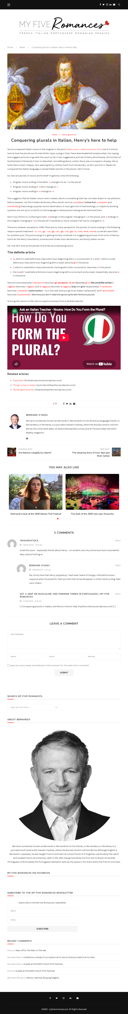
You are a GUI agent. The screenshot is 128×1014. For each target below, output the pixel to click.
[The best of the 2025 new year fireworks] (92, 492)
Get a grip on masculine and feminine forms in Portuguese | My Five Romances (64, 595)
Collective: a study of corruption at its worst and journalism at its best (59, 957)
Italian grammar (69, 134)
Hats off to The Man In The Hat (31, 950)
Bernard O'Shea (37, 415)
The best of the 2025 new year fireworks (92, 513)
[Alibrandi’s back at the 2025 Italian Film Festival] (35, 492)
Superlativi (18, 380)
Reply (118, 541)
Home (10, 47)
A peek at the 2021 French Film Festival (43, 964)
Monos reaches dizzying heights (43, 977)
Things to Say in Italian (24, 385)
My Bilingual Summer (23, 389)
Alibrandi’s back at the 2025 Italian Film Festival (35, 513)
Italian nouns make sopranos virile (83, 149)
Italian (22, 47)
